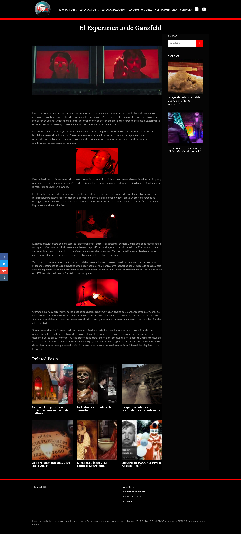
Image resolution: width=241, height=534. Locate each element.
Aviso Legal (128, 487)
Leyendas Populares (140, 10)
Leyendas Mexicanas (114, 10)
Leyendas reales (89, 10)
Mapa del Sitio (40, 487)
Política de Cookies (133, 496)
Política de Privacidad (134, 491)
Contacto (186, 10)
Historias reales (67, 10)
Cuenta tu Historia (166, 10)
